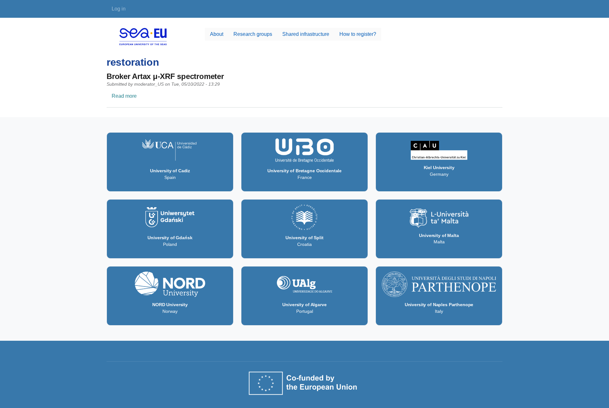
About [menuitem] (216, 34)
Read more (124, 96)
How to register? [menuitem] (357, 34)
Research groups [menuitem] (252, 34)
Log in (119, 8)
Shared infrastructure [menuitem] (305, 34)
